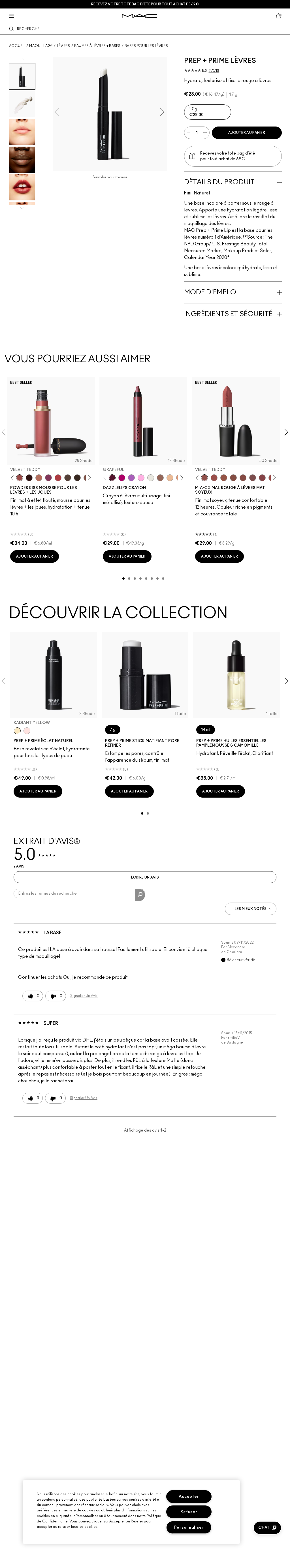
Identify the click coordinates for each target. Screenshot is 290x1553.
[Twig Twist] (262, 477)
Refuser (188, 1512)
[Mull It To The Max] (214, 477)
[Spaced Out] (141, 477)
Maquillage (41, 46)
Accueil (17, 46)
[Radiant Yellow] (17, 730)
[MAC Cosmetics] (139, 16)
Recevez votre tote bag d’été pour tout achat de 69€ (145, 4)
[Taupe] (223, 477)
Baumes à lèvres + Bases (97, 46)
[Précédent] (13, 477)
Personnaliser (189, 1527)
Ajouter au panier (246, 132)
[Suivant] (88, 477)
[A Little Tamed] (58, 477)
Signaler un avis (84, 995)
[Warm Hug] (38, 477)
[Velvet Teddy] (19, 477)
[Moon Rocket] (170, 477)
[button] (267, 1528)
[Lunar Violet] (131, 477)
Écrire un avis (145, 877)
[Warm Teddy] (233, 477)
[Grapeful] (112, 477)
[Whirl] (243, 477)
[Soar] (252, 477)
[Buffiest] (67, 477)
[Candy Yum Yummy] (121, 477)
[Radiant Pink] (27, 730)
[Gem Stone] (160, 477)
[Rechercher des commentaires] (140, 895)
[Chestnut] (77, 477)
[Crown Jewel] (150, 477)
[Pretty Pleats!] (29, 477)
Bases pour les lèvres (146, 46)
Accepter (189, 1496)
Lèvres (63, 46)
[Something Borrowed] (48, 477)
